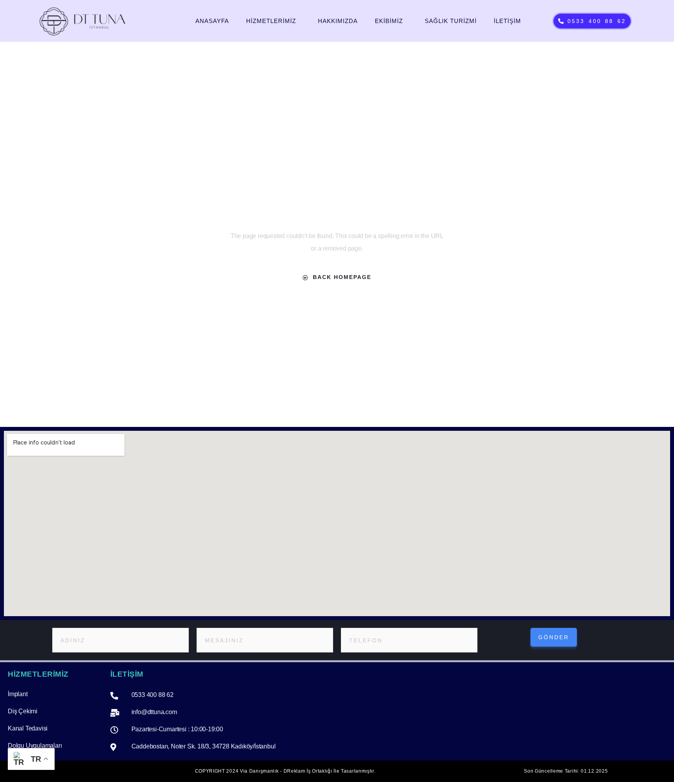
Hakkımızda (338, 21)
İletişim (507, 21)
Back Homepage (342, 277)
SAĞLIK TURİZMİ (451, 21)
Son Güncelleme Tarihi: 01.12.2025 (566, 771)
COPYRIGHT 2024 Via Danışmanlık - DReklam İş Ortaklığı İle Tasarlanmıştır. (285, 771)
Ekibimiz (389, 21)
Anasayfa (212, 21)
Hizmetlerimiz (271, 21)
